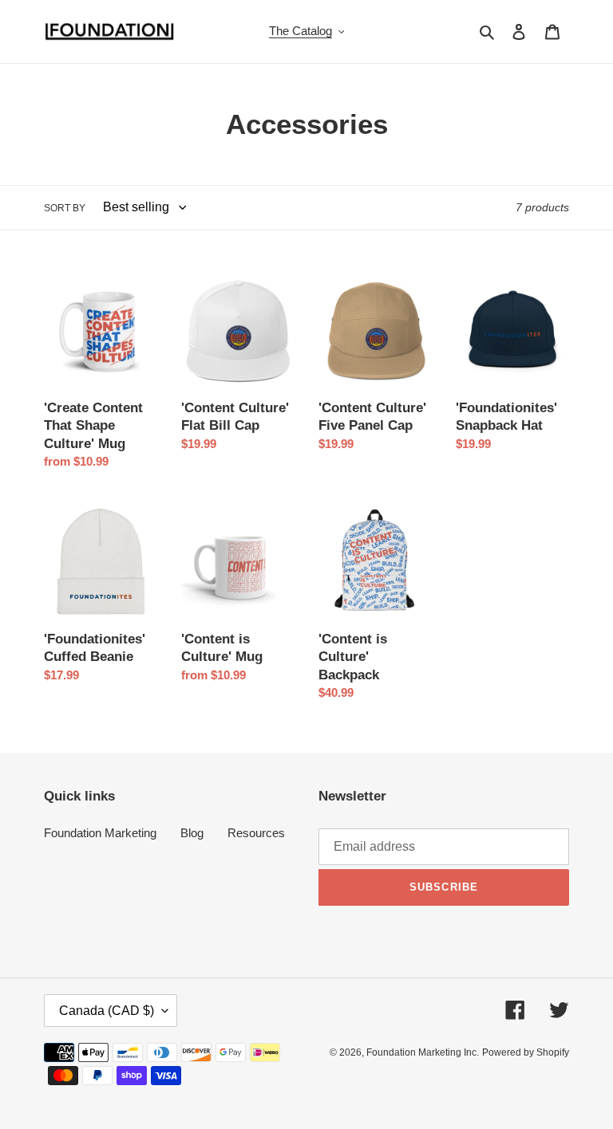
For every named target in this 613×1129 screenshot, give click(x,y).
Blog (192, 833)
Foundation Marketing (100, 833)
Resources (256, 833)
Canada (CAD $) (106, 1010)
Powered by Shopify (525, 1052)
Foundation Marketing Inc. (422, 1052)
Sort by (64, 208)
